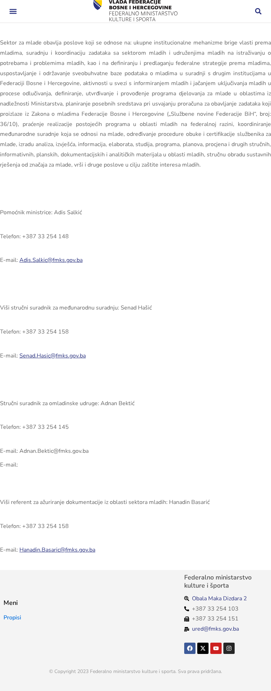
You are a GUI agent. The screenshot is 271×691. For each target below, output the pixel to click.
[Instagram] (229, 648)
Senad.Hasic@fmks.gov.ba (52, 356)
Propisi (12, 617)
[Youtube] (216, 648)
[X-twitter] (203, 648)
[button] (13, 11)
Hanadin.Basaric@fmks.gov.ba (57, 550)
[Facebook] (189, 648)
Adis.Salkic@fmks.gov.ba (51, 260)
